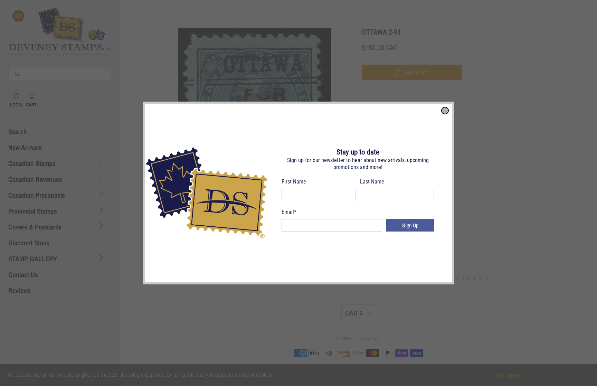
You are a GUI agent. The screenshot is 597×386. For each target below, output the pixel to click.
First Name (294, 181)
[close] (445, 110)
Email (289, 212)
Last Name (372, 181)
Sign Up (410, 225)
